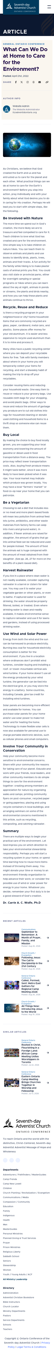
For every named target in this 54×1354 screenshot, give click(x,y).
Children (7, 1188)
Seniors (7, 1261)
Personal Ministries (13, 1234)
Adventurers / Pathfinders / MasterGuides (24, 1175)
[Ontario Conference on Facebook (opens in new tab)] (5, 1160)
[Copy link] (47, 82)
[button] (49, 7)
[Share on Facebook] (16, 82)
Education (8, 1206)
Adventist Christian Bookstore (18, 1298)
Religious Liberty (11, 1252)
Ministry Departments (14, 1311)
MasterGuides (10, 1229)
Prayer (6, 1243)
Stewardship (9, 1265)
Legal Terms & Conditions (31, 1347)
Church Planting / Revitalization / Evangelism (26, 1193)
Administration (10, 1293)
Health (6, 1220)
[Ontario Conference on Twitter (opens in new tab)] (11, 1160)
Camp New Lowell (12, 1184)
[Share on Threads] (33, 82)
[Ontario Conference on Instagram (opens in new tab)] (18, 1160)
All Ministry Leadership (15, 1279)
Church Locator (11, 1307)
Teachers (7, 1329)
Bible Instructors (11, 1302)
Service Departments (13, 1320)
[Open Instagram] (28, 82)
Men (5, 1225)
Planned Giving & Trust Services (19, 1238)
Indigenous (9, 1216)
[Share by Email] (39, 82)
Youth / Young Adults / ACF (17, 1275)
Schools (7, 1325)
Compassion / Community (16, 1202)
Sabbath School (11, 1256)
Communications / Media (16, 1197)
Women (7, 1270)
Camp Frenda (10, 1179)
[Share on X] (21, 82)
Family (6, 1211)
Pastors (7, 1316)
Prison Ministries (11, 1247)
